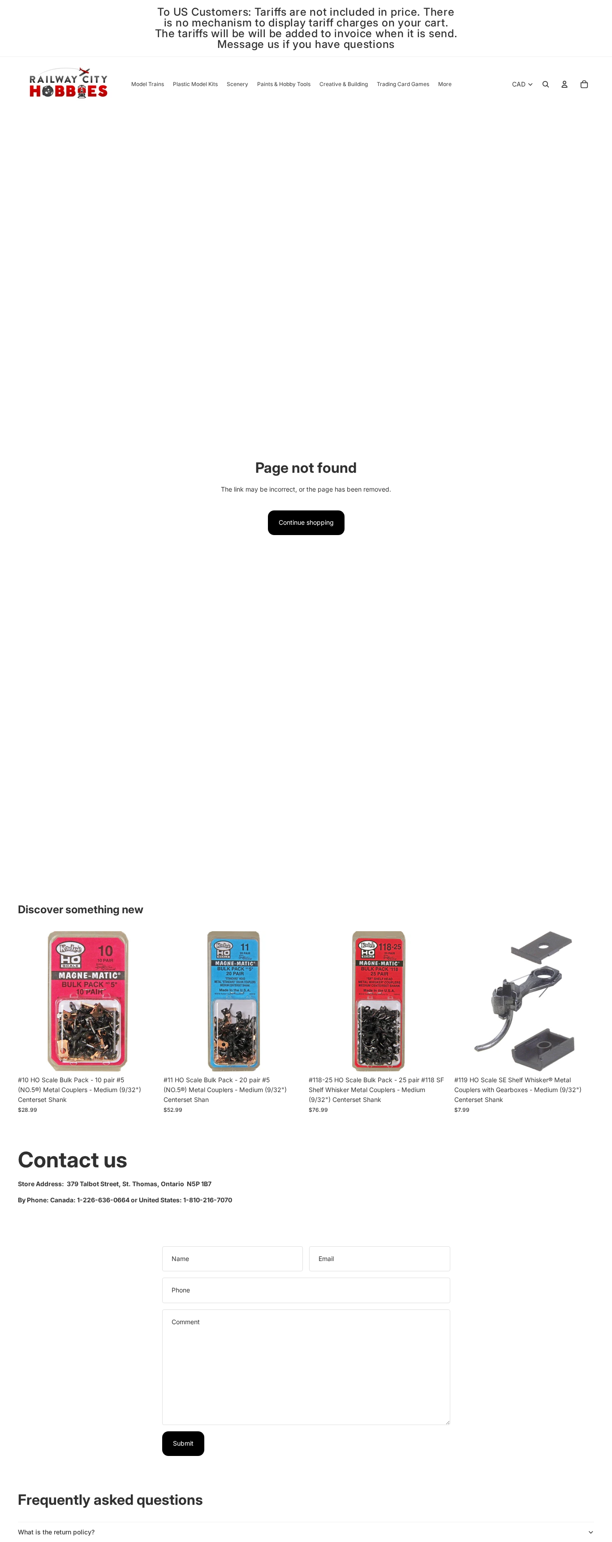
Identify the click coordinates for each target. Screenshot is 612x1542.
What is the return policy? (56, 1532)
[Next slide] (435, 1001)
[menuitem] (445, 84)
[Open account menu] (564, 84)
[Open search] (546, 84)
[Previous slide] (322, 1001)
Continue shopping (306, 522)
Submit (183, 1443)
